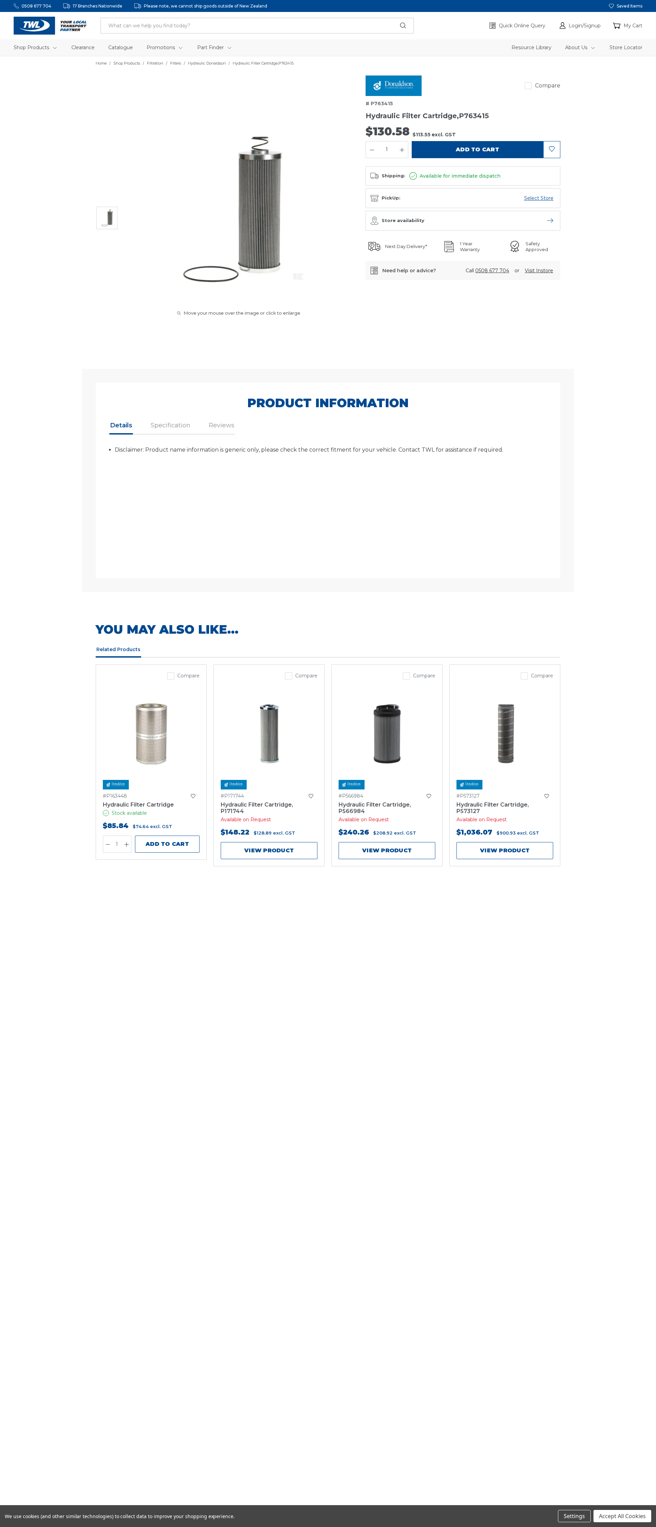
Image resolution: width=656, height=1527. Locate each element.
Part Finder (211, 47)
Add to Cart (167, 844)
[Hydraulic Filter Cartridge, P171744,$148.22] (269, 733)
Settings (574, 1516)
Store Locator (626, 47)
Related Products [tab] (118, 649)
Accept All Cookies (622, 1516)
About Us (577, 47)
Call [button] (487, 270)
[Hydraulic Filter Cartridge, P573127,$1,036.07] (505, 733)
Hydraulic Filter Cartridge (138, 804)
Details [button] (121, 425)
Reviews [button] (221, 425)
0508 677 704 (36, 6)
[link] (394, 85)
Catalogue (120, 47)
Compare (547, 85)
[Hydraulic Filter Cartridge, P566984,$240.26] (387, 733)
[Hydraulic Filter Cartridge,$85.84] (151, 733)
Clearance (83, 47)
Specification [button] (170, 425)
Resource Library (531, 47)
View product (269, 850)
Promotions (161, 47)
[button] (580, 25)
